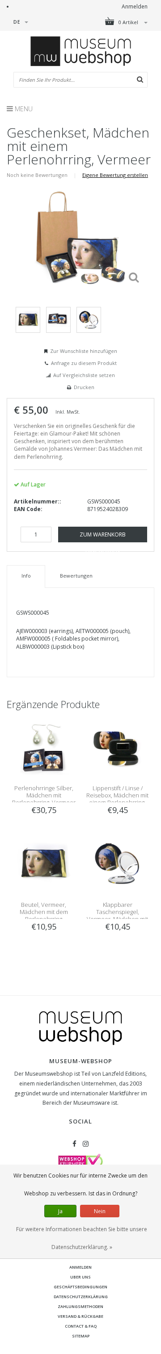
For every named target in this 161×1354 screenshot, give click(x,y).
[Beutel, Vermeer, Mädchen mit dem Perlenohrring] (43, 863)
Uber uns (80, 1277)
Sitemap (80, 1336)
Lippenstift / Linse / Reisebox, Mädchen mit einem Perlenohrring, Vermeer (117, 798)
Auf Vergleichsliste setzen (84, 375)
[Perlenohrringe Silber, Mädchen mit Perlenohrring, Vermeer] (43, 746)
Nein (100, 1211)
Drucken (84, 387)
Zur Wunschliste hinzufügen (83, 351)
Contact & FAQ (81, 1326)
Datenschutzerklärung (81, 1297)
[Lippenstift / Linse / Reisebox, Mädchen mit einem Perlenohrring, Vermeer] (117, 746)
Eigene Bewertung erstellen (115, 175)
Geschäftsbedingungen (80, 1287)
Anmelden (135, 6)
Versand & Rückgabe (80, 1316)
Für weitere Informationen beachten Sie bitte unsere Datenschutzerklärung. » (81, 1238)
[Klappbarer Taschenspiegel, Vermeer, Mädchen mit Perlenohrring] (117, 863)
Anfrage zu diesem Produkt (84, 363)
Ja (60, 1211)
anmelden (80, 1267)
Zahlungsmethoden (80, 1306)
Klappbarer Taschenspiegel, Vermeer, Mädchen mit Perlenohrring (117, 915)
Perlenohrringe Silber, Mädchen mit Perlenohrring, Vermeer (44, 795)
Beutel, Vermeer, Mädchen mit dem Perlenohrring (44, 912)
